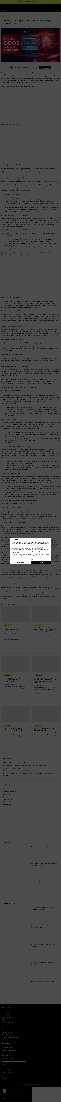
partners (19, 542)
